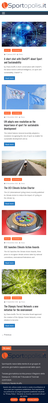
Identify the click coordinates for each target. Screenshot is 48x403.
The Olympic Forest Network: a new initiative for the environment (21, 308)
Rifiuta (22, 400)
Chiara (21, 54)
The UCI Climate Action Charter (19, 188)
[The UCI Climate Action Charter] (24, 163)
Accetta (14, 400)
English (7, 50)
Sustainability (17, 50)
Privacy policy (33, 400)
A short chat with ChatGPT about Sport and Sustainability (23, 60)
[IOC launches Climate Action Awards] (24, 222)
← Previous (6, 334)
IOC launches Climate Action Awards (21, 247)
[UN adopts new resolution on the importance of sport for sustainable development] (24, 96)
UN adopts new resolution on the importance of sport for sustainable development (21, 124)
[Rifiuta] (45, 394)
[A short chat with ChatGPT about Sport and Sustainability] (24, 34)
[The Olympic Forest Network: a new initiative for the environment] (24, 281)
